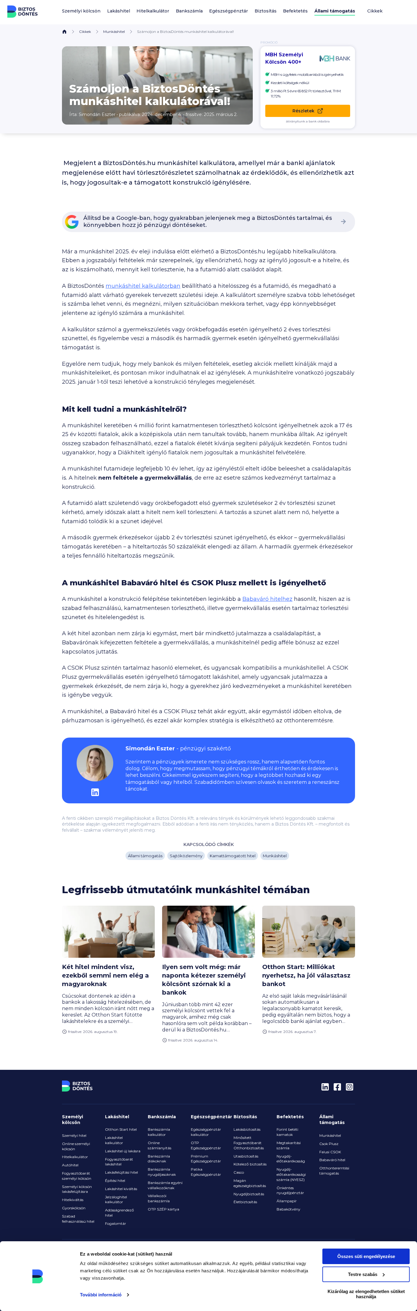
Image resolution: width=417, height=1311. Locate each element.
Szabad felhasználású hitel (78, 1219)
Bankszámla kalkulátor (159, 1132)
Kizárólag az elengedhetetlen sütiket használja (366, 1294)
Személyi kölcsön (72, 1120)
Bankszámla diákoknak (159, 1159)
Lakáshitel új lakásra (122, 1151)
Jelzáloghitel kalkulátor (116, 1199)
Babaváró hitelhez (267, 599)
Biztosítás (245, 1116)
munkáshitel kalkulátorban (143, 286)
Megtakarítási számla (289, 1145)
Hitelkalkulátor (75, 1156)
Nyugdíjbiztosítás (249, 1194)
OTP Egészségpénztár (206, 1145)
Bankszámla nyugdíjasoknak (162, 1172)
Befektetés (290, 1116)
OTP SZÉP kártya (163, 1209)
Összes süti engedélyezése (366, 1256)
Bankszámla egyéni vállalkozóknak (165, 1185)
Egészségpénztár (211, 1116)
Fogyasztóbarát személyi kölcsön (76, 1176)
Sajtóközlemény (186, 855)
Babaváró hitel (332, 1160)
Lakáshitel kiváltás (121, 1188)
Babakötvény (288, 1209)
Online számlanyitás (159, 1145)
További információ (100, 1294)
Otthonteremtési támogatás (334, 1170)
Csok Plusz (329, 1143)
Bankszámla (162, 1116)
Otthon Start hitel (121, 1129)
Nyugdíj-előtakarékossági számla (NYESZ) (291, 1174)
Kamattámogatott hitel (233, 855)
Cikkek (375, 11)
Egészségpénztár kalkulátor (206, 1132)
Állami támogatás (145, 855)
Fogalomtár (115, 1223)
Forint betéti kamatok (287, 1132)
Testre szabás (362, 1274)
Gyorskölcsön (73, 1208)
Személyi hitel (74, 1135)
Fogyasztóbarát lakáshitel (119, 1162)
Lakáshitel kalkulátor (114, 1140)
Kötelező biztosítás (250, 1164)
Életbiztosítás (245, 1202)
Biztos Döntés (22, 11)
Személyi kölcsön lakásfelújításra (77, 1189)
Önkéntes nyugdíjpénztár (290, 1190)
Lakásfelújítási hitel (121, 1172)
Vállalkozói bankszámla (159, 1198)
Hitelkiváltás (72, 1199)
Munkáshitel (114, 31)
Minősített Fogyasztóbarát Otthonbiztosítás (249, 1142)
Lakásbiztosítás (247, 1129)
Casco (239, 1172)
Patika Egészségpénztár (206, 1172)
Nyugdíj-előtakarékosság (291, 1159)
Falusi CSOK (330, 1152)
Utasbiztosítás (246, 1156)
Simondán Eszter (97, 114)
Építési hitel (115, 1180)
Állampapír (287, 1201)
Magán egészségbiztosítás (250, 1183)
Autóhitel (70, 1165)
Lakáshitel (117, 1116)
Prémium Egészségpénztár (206, 1159)
